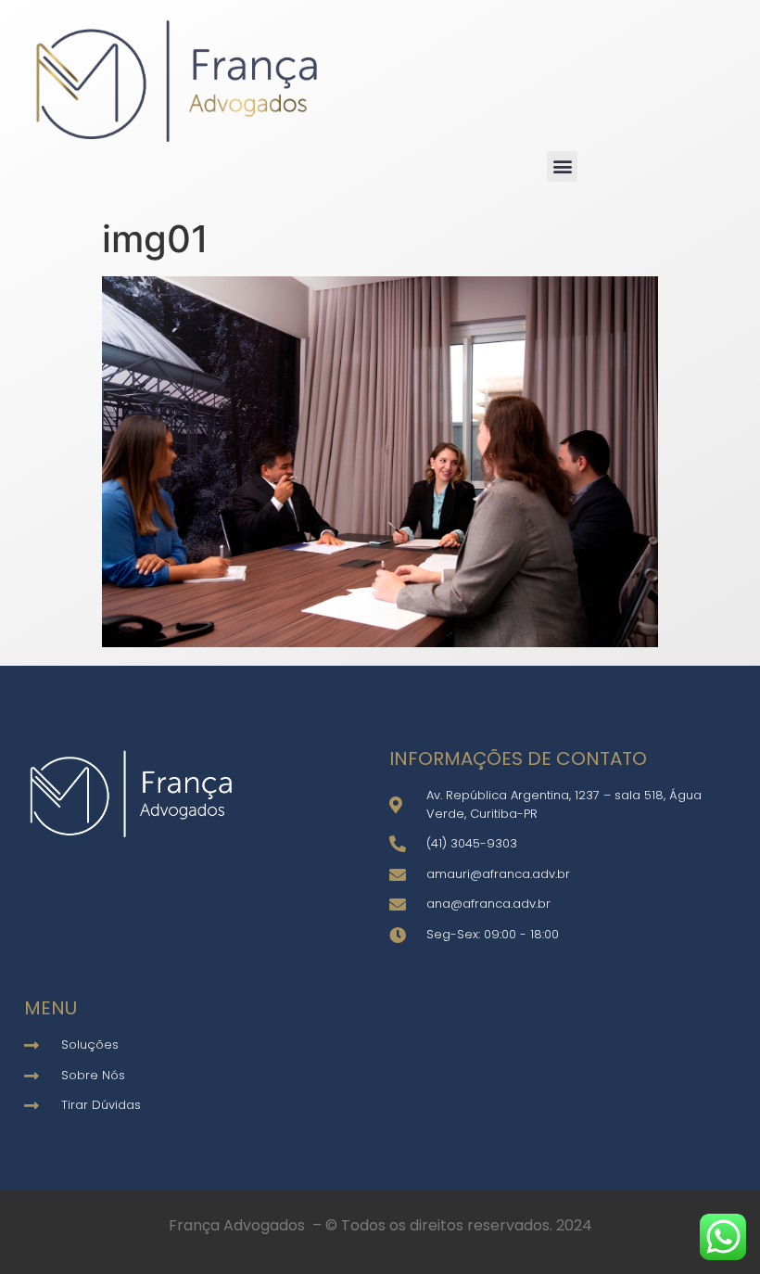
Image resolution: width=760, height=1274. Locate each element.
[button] (562, 166)
